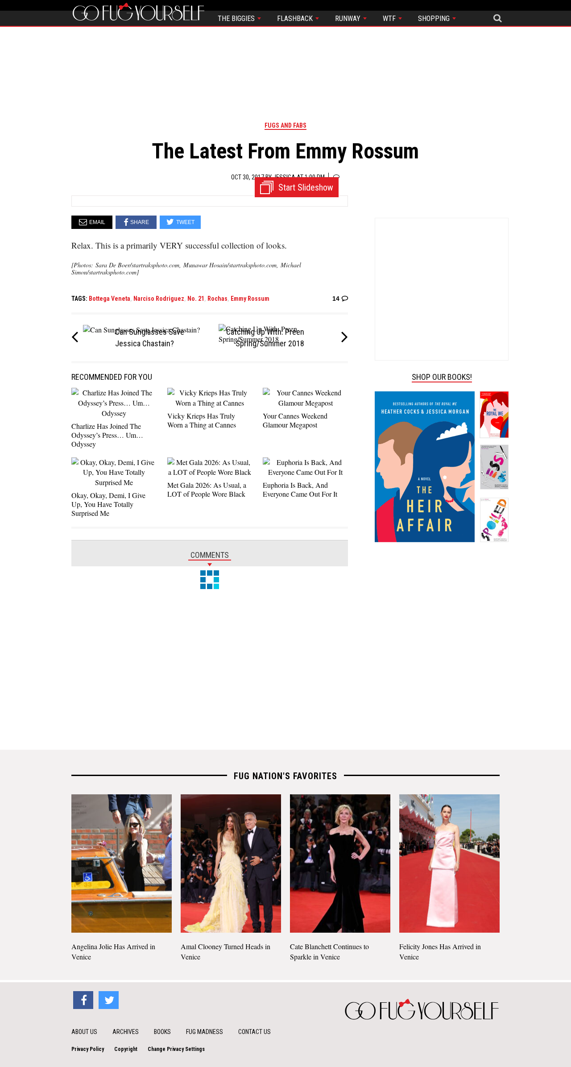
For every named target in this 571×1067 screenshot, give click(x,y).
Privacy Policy (87, 1049)
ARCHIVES (125, 1031)
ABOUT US (84, 1031)
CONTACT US (254, 1031)
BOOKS (162, 1031)
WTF (390, 18)
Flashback (295, 18)
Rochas (217, 298)
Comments (209, 555)
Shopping (434, 18)
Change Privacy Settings (176, 1049)
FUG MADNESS (204, 1031)
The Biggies (237, 18)
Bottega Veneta (109, 298)
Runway (348, 18)
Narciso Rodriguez (158, 298)
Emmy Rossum (250, 298)
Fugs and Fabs (285, 125)
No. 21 (195, 298)
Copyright (125, 1049)
